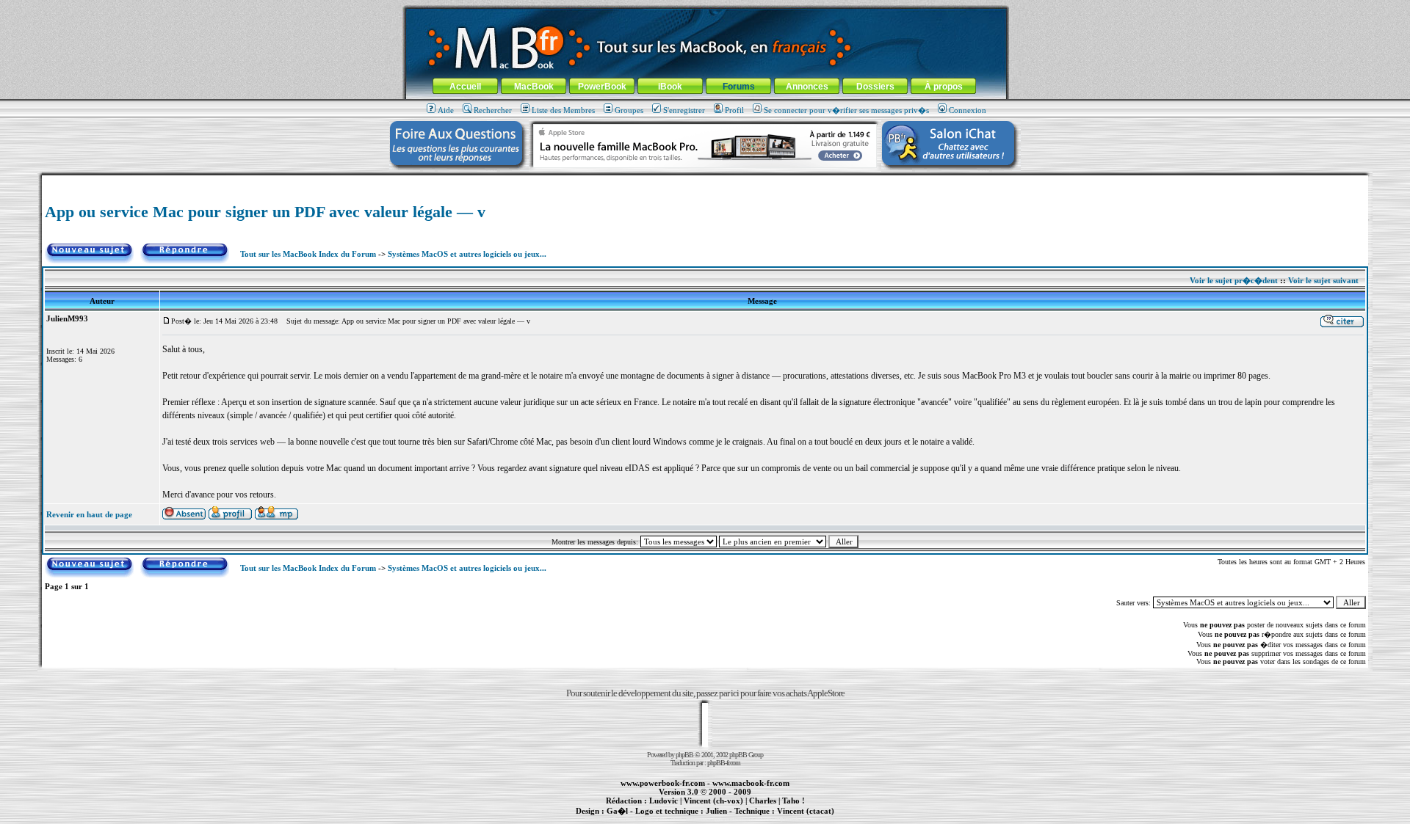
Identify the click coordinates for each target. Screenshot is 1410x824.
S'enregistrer (684, 110)
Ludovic (663, 800)
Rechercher (493, 110)
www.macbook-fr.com (750, 783)
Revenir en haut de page (89, 514)
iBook (670, 86)
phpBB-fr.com (723, 763)
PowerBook (602, 86)
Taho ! (793, 800)
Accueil (465, 86)
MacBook (534, 86)
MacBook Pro (653, 819)
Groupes (629, 110)
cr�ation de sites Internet (800, 819)
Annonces (807, 86)
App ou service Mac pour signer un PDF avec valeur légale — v (265, 212)
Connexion (967, 110)
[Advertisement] (705, 180)
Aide (446, 110)
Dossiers (875, 86)
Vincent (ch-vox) (713, 800)
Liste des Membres (563, 110)
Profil (734, 110)
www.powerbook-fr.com (663, 783)
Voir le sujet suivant (1323, 280)
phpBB (684, 755)
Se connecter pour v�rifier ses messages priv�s (846, 110)
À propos (944, 86)
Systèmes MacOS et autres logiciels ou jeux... (467, 253)
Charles (762, 800)
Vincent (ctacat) (805, 810)
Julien (716, 810)
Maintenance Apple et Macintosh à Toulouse (728, 819)
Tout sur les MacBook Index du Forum (308, 253)
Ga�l (617, 810)
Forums (739, 86)
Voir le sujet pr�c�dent (1234, 280)
